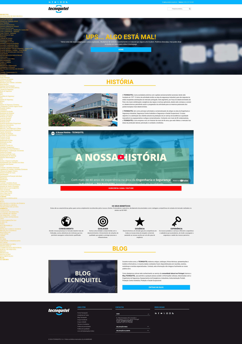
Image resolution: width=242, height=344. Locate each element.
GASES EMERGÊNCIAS (8, 220)
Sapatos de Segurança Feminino (9, 104)
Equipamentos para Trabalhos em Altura (12, 162)
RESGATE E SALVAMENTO (9, 188)
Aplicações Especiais (6, 19)
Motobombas (4, 179)
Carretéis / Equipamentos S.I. (8, 72)
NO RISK (3, 239)
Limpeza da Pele (5, 139)
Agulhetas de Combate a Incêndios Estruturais (14, 169)
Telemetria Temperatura (7, 147)
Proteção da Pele (5, 137)
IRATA (2, 201)
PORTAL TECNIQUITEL (8, 249)
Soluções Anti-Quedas (6, 164)
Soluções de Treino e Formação (9, 186)
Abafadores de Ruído (6, 111)
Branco (2, 101)
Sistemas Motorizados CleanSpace (10, 130)
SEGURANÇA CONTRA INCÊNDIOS (12, 203)
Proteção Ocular (5, 122)
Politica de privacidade (84, 326)
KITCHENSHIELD (6, 225)
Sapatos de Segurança (6, 99)
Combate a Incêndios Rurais (8, 183)
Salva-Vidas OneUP (6, 193)
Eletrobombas (4, 174)
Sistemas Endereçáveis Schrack (9, 26)
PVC (1, 94)
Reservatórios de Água (7, 35)
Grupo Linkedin (81, 322)
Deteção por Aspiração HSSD (9, 21)
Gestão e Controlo (5, 62)
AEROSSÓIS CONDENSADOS (10, 241)
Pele (1, 93)
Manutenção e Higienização (8, 65)
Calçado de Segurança (6, 89)
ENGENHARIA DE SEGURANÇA (11, 16)
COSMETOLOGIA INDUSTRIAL (11, 247)
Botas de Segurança (6, 91)
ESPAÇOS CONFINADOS (8, 198)
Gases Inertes (4, 53)
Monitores (3, 181)
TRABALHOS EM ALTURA (9, 207)
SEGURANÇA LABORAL (8, 205)
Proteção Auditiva (5, 108)
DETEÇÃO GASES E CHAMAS (10, 229)
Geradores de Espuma (6, 79)
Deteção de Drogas (5, 152)
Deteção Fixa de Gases (7, 28)
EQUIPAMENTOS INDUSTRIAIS (11, 55)
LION (2, 219)
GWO (2, 200)
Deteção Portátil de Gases (7, 154)
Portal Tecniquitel (82, 313)
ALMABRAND (88, 339)
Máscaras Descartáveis (7, 125)
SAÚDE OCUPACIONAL (8, 135)
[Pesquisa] (189, 8)
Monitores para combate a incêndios (10, 82)
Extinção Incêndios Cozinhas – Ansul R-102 (13, 50)
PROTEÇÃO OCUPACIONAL (10, 87)
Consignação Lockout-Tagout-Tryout (11, 106)
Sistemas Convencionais (7, 25)
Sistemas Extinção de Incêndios (9, 43)
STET (2, 166)
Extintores (3, 76)
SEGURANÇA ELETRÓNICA (10, 149)
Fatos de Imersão (5, 190)
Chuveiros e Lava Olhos (7, 59)
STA (1, 159)
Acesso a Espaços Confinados (9, 161)
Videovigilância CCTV (7, 42)
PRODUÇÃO (4, 253)
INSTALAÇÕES (5, 254)
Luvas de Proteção (5, 118)
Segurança (3, 36)
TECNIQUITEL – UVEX (8, 215)
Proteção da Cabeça (6, 116)
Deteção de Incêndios (6, 18)
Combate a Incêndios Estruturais (9, 167)
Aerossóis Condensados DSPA (9, 47)
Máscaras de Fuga (5, 127)
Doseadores (3, 144)
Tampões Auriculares (6, 115)
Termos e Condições (83, 324)
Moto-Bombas (4, 84)
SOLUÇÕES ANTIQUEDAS (9, 217)
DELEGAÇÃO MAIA (121, 326)
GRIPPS (2, 236)
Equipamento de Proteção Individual (11, 176)
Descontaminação (5, 60)
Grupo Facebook (82, 319)
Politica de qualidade (83, 329)
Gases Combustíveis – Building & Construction (14, 30)
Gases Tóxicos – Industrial (8, 33)
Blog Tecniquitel (82, 317)
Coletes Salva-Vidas (6, 191)
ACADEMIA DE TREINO (8, 213)
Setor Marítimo (4, 23)
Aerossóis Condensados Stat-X (9, 45)
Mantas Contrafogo (6, 81)
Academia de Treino (83, 315)
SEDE (118, 314)
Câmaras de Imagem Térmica (8, 171)
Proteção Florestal (5, 120)
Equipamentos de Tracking (8, 156)
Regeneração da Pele (6, 140)
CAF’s (2, 70)
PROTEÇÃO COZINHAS (8, 230)
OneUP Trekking (5, 195)
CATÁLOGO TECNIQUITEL (9, 212)
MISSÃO (3, 251)
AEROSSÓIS (4, 234)
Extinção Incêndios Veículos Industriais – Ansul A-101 (16, 48)
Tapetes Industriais (5, 132)
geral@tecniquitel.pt (171, 2)
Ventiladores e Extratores (7, 67)
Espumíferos (3, 74)
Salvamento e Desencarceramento (10, 184)
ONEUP (2, 227)
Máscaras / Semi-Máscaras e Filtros (10, 128)
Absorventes (3, 57)
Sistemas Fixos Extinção (7, 86)
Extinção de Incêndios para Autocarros (11, 52)
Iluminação (3, 64)
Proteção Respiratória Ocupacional (10, 123)
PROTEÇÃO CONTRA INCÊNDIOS (12, 69)
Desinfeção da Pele (5, 142)
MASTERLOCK (5, 232)
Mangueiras (3, 178)
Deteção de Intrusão (6, 40)
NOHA (2, 224)
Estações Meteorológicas (7, 157)
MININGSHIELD (5, 246)
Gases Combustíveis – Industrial (9, 31)
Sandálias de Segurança (7, 96)
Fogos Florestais (5, 77)
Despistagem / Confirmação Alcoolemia (12, 150)
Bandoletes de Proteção (7, 113)
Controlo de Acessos (6, 38)
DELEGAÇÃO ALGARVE (123, 330)
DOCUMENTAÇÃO (6, 256)
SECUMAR (3, 242)
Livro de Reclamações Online (85, 331)
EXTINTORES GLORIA (8, 244)
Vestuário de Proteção (6, 133)
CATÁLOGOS (4, 210)
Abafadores (3, 110)
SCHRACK (3, 222)
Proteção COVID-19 (6, 145)
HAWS (2, 237)
